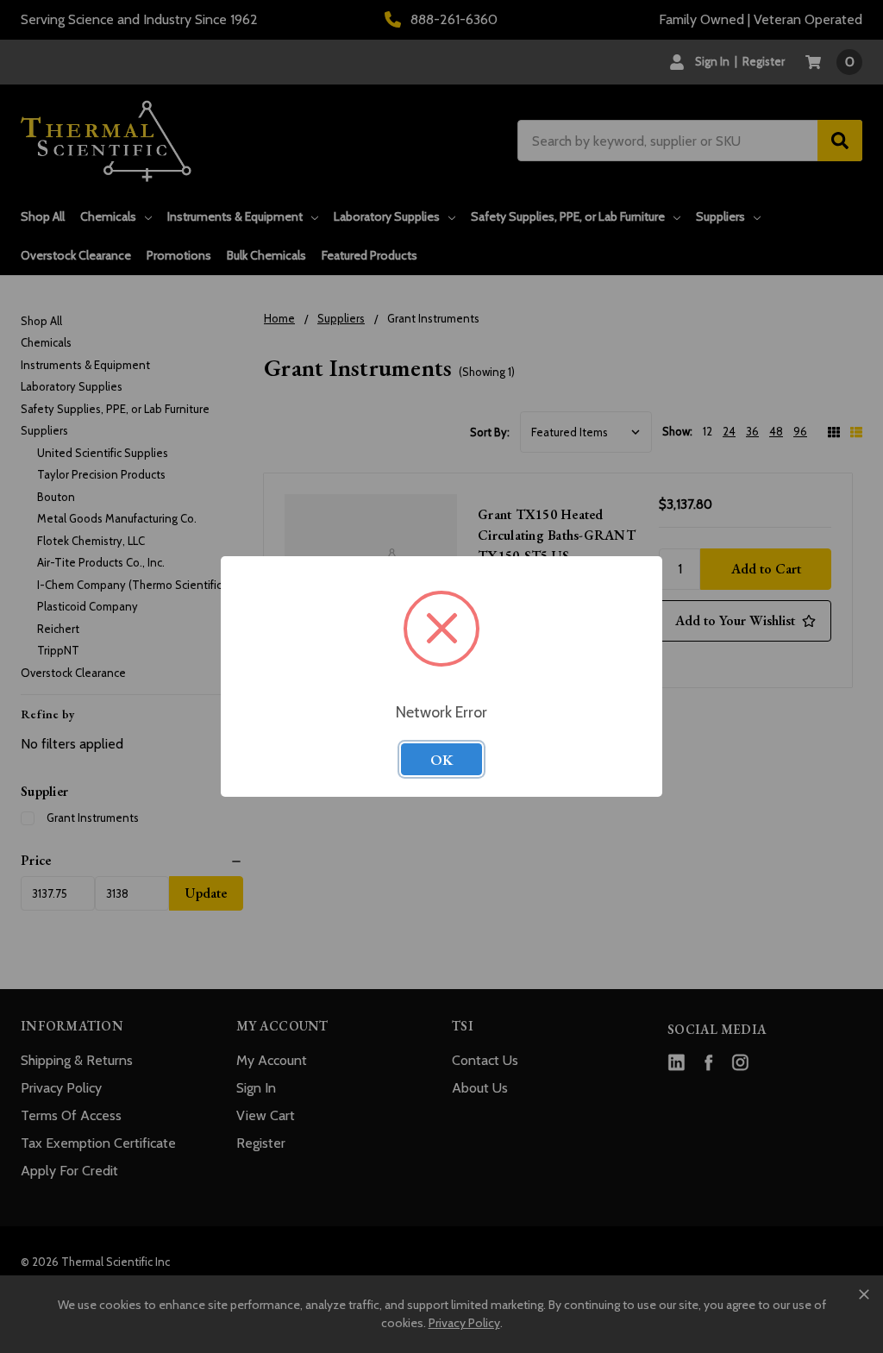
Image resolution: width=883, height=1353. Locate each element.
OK (441, 759)
